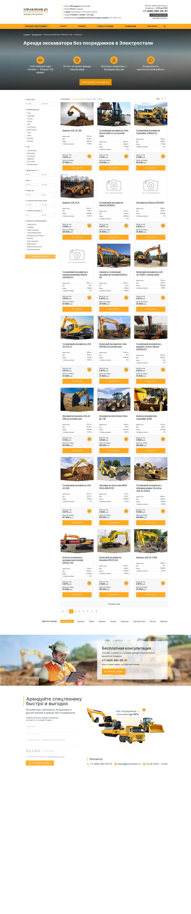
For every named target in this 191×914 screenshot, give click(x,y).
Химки (91, 621)
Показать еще (114, 604)
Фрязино (102, 621)
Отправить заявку (41, 763)
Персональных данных (56, 757)
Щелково (80, 621)
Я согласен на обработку (46, 757)
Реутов (153, 621)
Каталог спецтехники (36, 26)
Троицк (113, 621)
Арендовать (77, 168)
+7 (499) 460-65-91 (155, 11)
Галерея (82, 26)
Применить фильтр (40, 256)
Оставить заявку (113, 671)
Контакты (152, 26)
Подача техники (105, 26)
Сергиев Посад (139, 621)
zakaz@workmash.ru (160, 18)
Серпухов (124, 621)
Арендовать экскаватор (95, 82)
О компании (130, 26)
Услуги (63, 26)
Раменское (164, 621)
